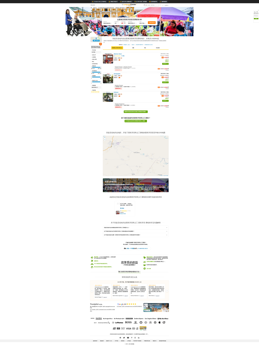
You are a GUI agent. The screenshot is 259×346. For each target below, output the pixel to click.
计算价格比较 (152, 22)
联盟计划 (154, 340)
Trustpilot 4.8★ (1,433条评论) (100, 1)
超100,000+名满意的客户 (127, 1)
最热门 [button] (133, 44)
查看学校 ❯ (165, 63)
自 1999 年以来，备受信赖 (141, 1)
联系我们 (123, 340)
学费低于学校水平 (113, 1)
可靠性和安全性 (147, 340)
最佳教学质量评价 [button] (139, 44)
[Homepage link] (91, 8)
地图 (133, 47)
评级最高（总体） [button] (126, 44)
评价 (145, 47)
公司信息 (129, 340)
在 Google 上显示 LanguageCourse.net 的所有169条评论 (129, 306)
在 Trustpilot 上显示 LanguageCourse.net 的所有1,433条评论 (102, 310)
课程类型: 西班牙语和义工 (117, 47)
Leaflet (161, 175)
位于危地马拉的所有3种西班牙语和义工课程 (135, 120)
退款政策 (102, 340)
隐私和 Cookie (109, 340)
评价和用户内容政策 (137, 340)
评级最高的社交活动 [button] (149, 44)
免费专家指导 (164, 1)
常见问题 (158, 47)
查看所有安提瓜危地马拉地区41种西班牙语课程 (135, 111)
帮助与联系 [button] (93, 4)
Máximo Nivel (123, 213)
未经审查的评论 (154, 1)
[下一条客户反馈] (167, 290)
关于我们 (116, 340)
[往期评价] (92, 290)
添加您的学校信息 (162, 340)
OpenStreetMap (166, 175)
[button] (163, 5)
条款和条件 (95, 340)
